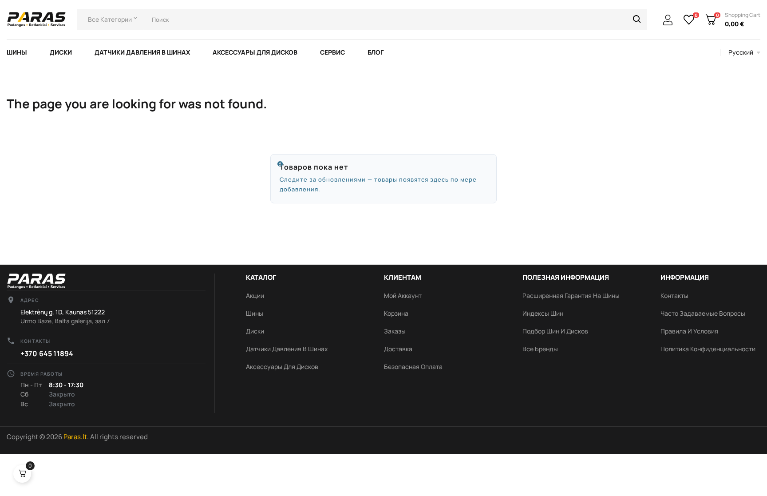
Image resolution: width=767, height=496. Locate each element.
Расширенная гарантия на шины (571, 295)
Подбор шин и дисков (555, 331)
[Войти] (667, 20)
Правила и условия (689, 331)
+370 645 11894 (46, 353)
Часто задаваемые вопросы (702, 313)
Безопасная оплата (413, 366)
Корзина (396, 313)
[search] (637, 19)
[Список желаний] (689, 19)
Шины (254, 313)
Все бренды (540, 349)
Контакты (674, 295)
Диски (255, 331)
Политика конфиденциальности (707, 349)
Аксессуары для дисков (282, 366)
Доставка (398, 349)
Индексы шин (542, 313)
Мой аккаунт (403, 295)
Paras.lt (75, 436)
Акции (255, 295)
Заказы (395, 331)
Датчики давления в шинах (287, 349)
